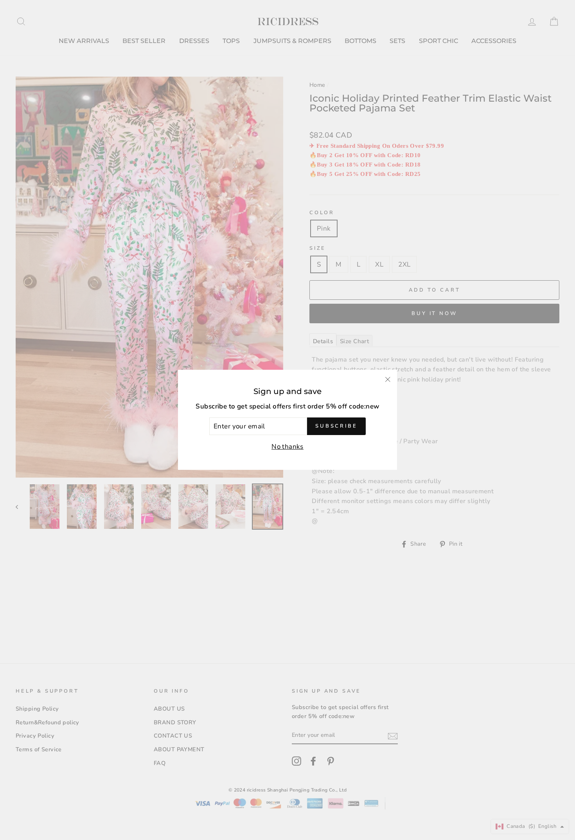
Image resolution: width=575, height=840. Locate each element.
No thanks (287, 446)
